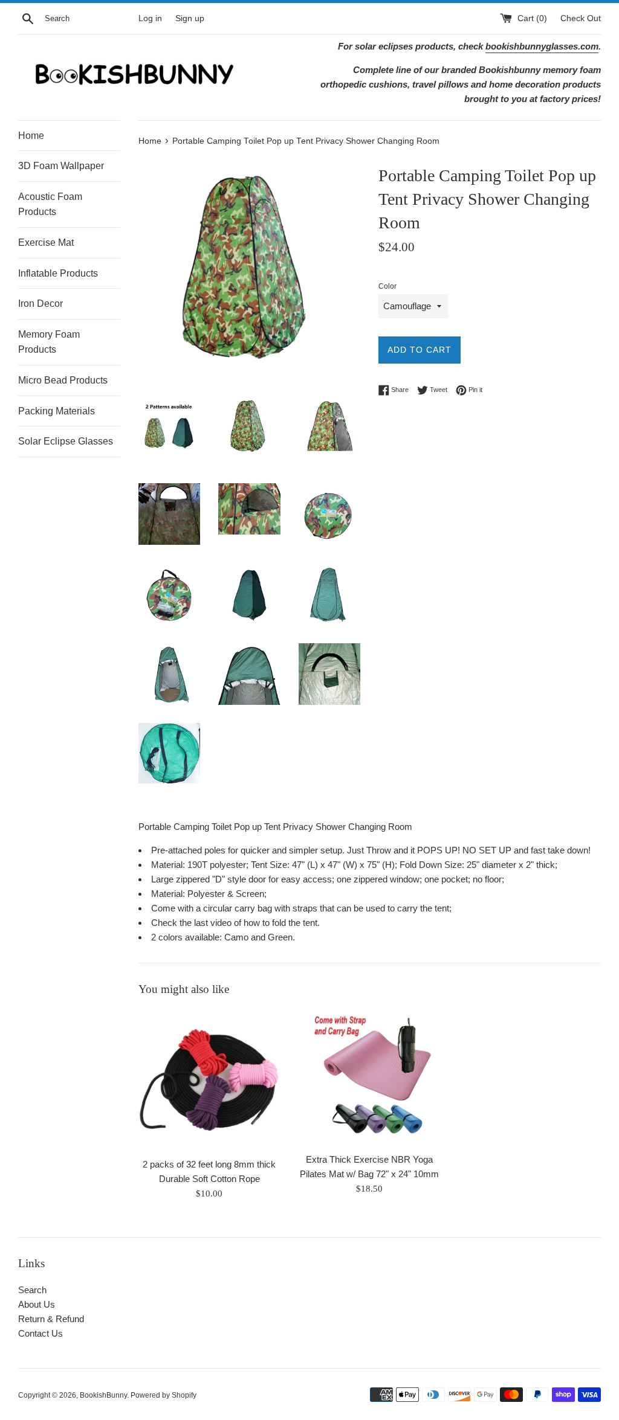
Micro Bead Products (63, 380)
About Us (36, 1304)
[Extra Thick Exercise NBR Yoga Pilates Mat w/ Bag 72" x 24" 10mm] (370, 1078)
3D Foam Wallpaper (61, 166)
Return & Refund (51, 1319)
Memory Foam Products (49, 342)
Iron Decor (40, 303)
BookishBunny (103, 1395)
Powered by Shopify (163, 1395)
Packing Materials (56, 411)
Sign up (189, 18)
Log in (150, 18)
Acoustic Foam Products (50, 204)
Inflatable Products (58, 273)
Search (32, 1290)
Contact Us (40, 1333)
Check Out (580, 18)
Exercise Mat (46, 242)
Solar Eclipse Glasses (65, 441)
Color (387, 286)
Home (31, 135)
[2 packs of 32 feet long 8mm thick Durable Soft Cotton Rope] (209, 1080)
